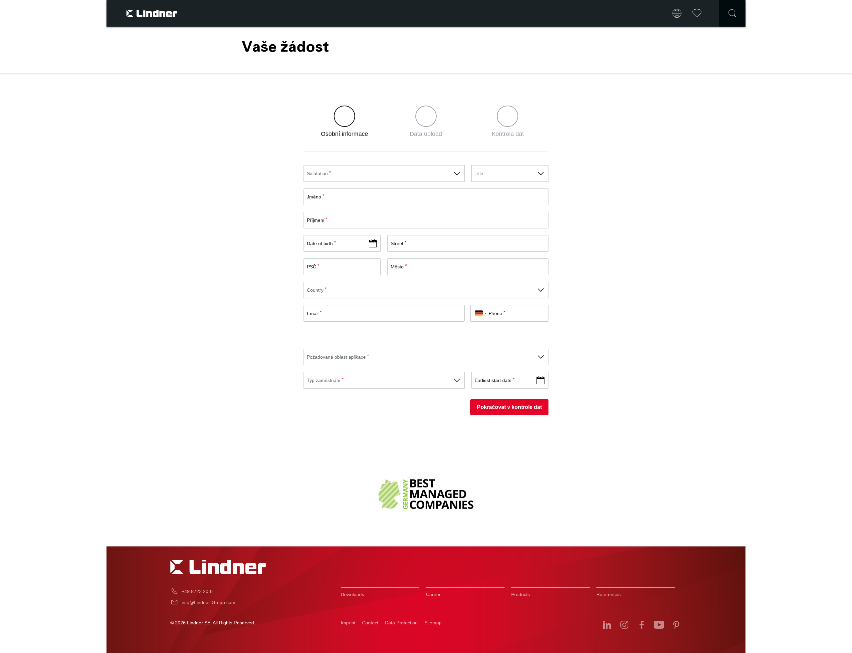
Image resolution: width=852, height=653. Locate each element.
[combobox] (481, 313)
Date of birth (320, 243)
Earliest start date (493, 380)
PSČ (311, 266)
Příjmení (315, 220)
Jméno (314, 196)
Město (397, 266)
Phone (495, 313)
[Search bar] (732, 13)
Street (397, 243)
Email (313, 313)
